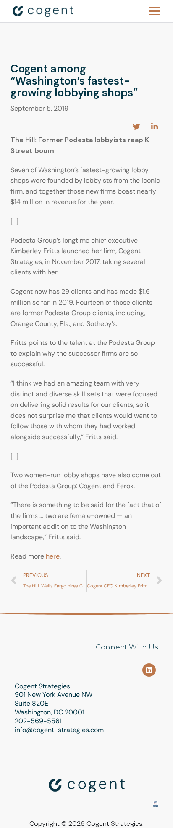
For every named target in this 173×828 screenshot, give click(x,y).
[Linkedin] (149, 670)
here (53, 556)
